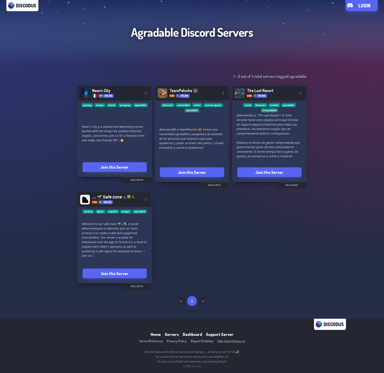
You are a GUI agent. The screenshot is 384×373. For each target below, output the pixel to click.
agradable (140, 105)
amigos (100, 105)
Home (156, 334)
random (88, 211)
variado (274, 105)
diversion (168, 105)
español (112, 211)
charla (111, 105)
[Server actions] (146, 93)
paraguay (125, 105)
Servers (172, 334)
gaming (87, 105)
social (248, 105)
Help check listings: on (231, 341)
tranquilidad (269, 110)
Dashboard (192, 334)
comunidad (183, 105)
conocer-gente (213, 105)
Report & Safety (202, 341)
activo (197, 105)
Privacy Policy (177, 341)
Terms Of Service (151, 341)
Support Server (219, 334)
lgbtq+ (100, 211)
